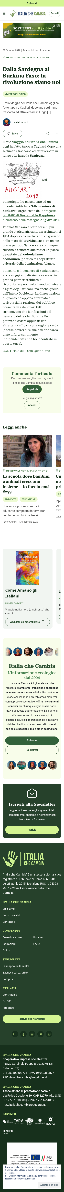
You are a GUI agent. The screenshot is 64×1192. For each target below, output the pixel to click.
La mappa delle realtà (16, 966)
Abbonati (32, 740)
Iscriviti (32, 829)
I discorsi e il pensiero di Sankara (27, 270)
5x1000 (7, 1001)
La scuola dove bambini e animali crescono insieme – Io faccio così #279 (26, 484)
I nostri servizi (11, 915)
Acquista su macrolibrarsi (25, 622)
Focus (37, 944)
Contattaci (9, 922)
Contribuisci (10, 994)
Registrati (32, 389)
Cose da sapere (12, 937)
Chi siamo (9, 909)
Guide (6, 950)
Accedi (55, 13)
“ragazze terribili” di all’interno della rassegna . (31, 215)
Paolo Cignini (10, 521)
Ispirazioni (13, 57)
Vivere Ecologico (15, 94)
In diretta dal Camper (36, 57)
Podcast (38, 937)
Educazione (28, 499)
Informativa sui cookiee (24, 1178)
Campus (8, 979)
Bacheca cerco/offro (15, 972)
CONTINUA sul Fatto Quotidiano (26, 350)
